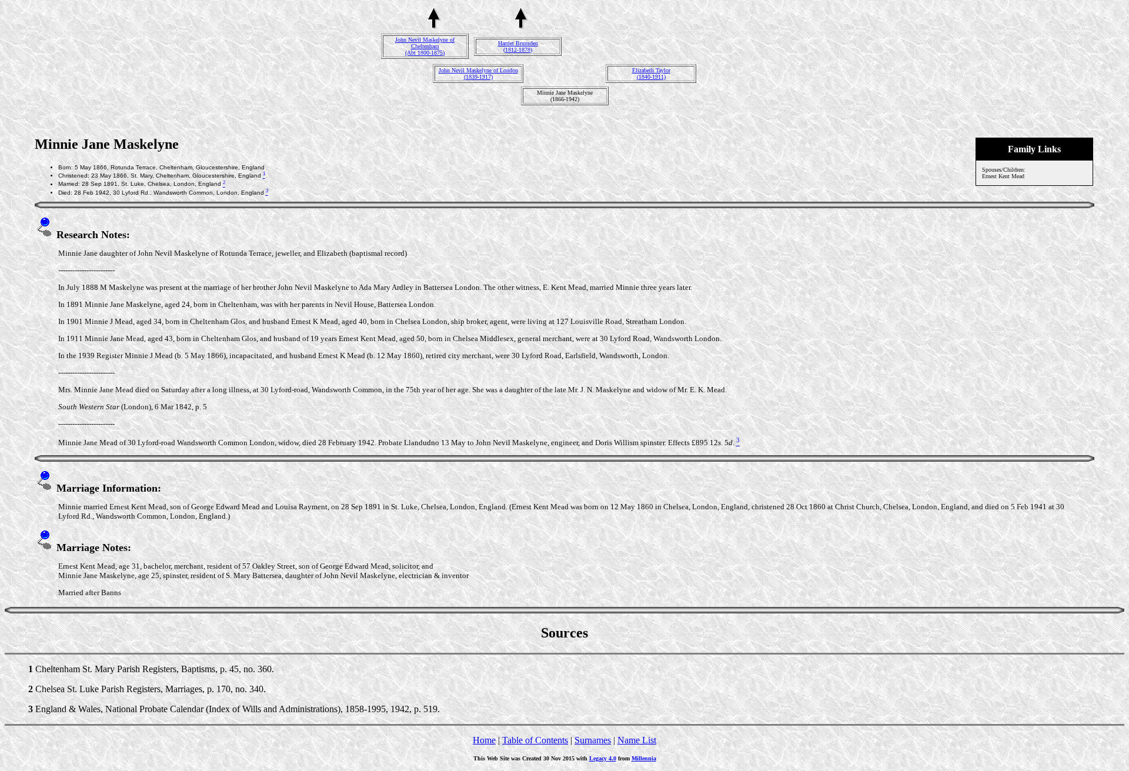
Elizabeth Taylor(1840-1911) (651, 73)
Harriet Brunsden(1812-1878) (518, 46)
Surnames (592, 740)
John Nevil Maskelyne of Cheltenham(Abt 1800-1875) (425, 46)
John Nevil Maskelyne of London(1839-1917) (478, 73)
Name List (636, 740)
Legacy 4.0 (602, 758)
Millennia (644, 758)
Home (484, 740)
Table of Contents (535, 740)
